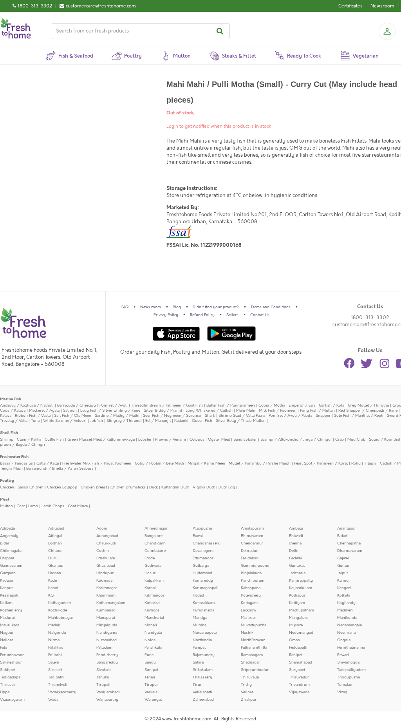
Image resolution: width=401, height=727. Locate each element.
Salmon (70, 410)
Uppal (5, 692)
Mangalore (298, 617)
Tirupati (103, 684)
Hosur (150, 573)
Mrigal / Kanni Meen (206, 463)
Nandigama (106, 632)
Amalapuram (252, 528)
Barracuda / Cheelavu (76, 405)
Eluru (53, 558)
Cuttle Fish (54, 439)
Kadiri (53, 580)
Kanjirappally (301, 580)
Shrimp (6, 439)
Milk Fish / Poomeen (277, 410)
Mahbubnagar (60, 617)
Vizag (342, 692)
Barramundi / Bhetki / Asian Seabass (60, 468)
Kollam (6, 603)
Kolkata (343, 595)
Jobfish (96, 420)
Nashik (247, 632)
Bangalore (154, 536)
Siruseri (55, 670)
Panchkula (153, 647)
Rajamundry (204, 655)
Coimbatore (155, 550)
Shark (210, 415)
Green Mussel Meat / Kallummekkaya (101, 439)
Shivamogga (348, 662)
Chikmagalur (11, 550)
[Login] (387, 31)
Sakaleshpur (11, 662)
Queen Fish (202, 420)
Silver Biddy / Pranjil (163, 410)
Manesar (248, 617)
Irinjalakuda (251, 573)
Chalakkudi (106, 543)
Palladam (104, 647)
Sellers (232, 315)
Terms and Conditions (271, 307)
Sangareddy (107, 662)
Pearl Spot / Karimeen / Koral (321, 463)
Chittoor (55, 550)
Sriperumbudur (255, 670)
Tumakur (345, 684)
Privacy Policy (166, 315)
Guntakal (297, 565)
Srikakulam (203, 670)
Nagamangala (349, 625)
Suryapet (297, 670)
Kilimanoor (154, 595)
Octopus (197, 439)
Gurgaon (8, 573)
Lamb (33, 506)
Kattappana (250, 588)
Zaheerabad (203, 699)
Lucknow (248, 610)
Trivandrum (299, 684)
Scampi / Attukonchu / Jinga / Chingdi (296, 439)
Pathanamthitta (254, 647)
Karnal (150, 588)
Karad (53, 588)
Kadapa (6, 580)
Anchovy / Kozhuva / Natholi (27, 405)
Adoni (101, 528)
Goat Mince (78, 506)
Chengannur (252, 543)
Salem (53, 662)
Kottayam (249, 603)
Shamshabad (300, 662)
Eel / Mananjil (158, 420)
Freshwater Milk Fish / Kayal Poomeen (96, 463)
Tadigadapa (10, 677)
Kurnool (152, 610)
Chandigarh (155, 543)
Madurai (7, 617)
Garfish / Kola (331, 405)
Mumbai (200, 625)
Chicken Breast (94, 487)
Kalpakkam (154, 580)
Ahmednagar (156, 528)
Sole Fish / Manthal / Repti (358, 415)
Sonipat (151, 670)
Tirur (197, 684)
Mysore (296, 625)
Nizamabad (106, 640)
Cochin (102, 550)
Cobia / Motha (271, 405)
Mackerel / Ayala (44, 410)
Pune (149, 655)
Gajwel (343, 558)
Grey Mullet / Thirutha (368, 405)
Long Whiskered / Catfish (209, 410)
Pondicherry (107, 655)
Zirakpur (248, 699)
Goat (20, 506)
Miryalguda (106, 625)
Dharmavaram (349, 550)
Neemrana (346, 632)
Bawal (198, 536)
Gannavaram (11, 565)
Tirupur (151, 684)
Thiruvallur (299, 677)
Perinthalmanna (351, 647)
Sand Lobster (245, 439)
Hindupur (105, 573)
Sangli (150, 662)
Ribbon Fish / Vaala (33, 415)
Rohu (356, 463)
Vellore (247, 692)
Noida (150, 640)
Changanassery (206, 543)
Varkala (151, 692)
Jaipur (342, 573)
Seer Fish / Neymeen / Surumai (172, 415)
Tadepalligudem (351, 670)
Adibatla (7, 528)
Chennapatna (349, 543)
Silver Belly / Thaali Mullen (241, 420)
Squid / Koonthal (384, 439)
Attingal (55, 536)
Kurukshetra (203, 610)
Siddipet (7, 670)
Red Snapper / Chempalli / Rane (367, 410)
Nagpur (7, 632)
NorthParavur (253, 640)
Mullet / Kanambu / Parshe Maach (260, 463)
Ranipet (295, 655)
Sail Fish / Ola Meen (72, 415)
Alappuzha (202, 528)
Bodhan (55, 543)
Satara (198, 662)
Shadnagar (250, 662)
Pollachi (55, 655)
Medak (54, 625)
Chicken (7, 487)
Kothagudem (59, 603)
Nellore (6, 640)
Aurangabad (107, 536)
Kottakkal (153, 603)
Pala (3, 647)
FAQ (124, 307)
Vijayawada (299, 692)
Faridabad (249, 558)
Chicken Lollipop (62, 487)
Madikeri (345, 610)
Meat (4, 499)
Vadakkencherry (62, 692)
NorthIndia (202, 640)
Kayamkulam (300, 588)
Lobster (145, 439)
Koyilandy (346, 603)
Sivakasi (103, 670)
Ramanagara (252, 655)
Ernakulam (105, 558)
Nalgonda (57, 632)
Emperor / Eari (302, 405)
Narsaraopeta (205, 632)
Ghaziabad (105, 565)
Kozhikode (57, 610)
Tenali (150, 677)
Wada (53, 699)
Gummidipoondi (256, 565)
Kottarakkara (204, 603)
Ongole (343, 640)
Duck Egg (227, 487)
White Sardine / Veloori (65, 420)
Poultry (7, 480)
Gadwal (295, 558)
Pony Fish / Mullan (317, 410)
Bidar (4, 543)
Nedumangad (301, 632)
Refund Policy (202, 315)
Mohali (151, 625)
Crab (339, 439)
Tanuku (102, 677)
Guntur (343, 565)
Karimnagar (106, 588)
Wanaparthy (107, 699)
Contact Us (259, 315)
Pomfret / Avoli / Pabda (290, 415)
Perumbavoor (12, 655)
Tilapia (370, 463)
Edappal (7, 558)
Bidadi (343, 536)
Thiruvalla (250, 677)
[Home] (15, 21)
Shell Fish (9, 433)
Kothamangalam (110, 603)
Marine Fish (10, 399)
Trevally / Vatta (13, 420)
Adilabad (56, 528)
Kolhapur (297, 595)
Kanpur (6, 588)
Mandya (200, 617)
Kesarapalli (10, 595)
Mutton (6, 506)
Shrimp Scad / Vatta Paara (242, 415)
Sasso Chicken (30, 487)
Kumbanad (106, 610)
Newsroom (382, 6)
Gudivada (153, 565)
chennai (296, 543)
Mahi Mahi (245, 410)
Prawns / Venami (170, 439)
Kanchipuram (252, 580)
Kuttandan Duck (175, 487)
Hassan (54, 573)
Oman (294, 640)
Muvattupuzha (253, 625)
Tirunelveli (57, 684)
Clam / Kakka (29, 439)
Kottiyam (297, 603)
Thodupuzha (348, 677)
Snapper (323, 415)
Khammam (106, 595)
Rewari (343, 655)
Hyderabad (202, 573)
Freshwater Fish (14, 456)
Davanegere (203, 550)
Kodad (198, 595)
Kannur (343, 580)
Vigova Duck (204, 487)
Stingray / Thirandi (124, 420)
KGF (51, 595)
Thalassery (202, 677)
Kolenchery (251, 595)
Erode (150, 558)
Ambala (296, 528)
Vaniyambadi (108, 692)
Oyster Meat (219, 439)
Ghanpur (56, 565)
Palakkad (55, 647)
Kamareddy (203, 580)
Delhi (293, 550)
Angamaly (9, 536)
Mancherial (154, 617)
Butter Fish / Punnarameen (230, 405)
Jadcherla (297, 573)
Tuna (35, 420)
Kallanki (181, 420)
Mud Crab (356, 439)
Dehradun (249, 550)
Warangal (153, 699)
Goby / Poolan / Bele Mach (159, 463)
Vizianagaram (12, 699)
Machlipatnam (301, 610)
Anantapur (346, 528)
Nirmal (54, 640)
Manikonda (347, 617)
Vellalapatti (202, 692)
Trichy (246, 684)
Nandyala (153, 632)
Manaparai (105, 617)
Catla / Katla (47, 463)
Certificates (350, 6)
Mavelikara (9, 625)
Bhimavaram (252, 536)
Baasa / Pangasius (16, 463)
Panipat (199, 647)
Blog (177, 307)
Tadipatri (56, 677)
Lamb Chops (53, 506)
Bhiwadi (296, 536)
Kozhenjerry (11, 610)
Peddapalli (298, 647)
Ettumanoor (203, 558)
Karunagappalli (206, 588)
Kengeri (344, 588)
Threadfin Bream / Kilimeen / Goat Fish (167, 405)
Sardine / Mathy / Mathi (117, 415)
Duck (153, 487)
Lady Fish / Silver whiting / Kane (110, 410)
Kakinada (104, 580)
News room (150, 307)
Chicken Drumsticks (128, 487)
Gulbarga (201, 565)
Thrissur (7, 684)
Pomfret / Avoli (113, 405)
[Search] (221, 31)
